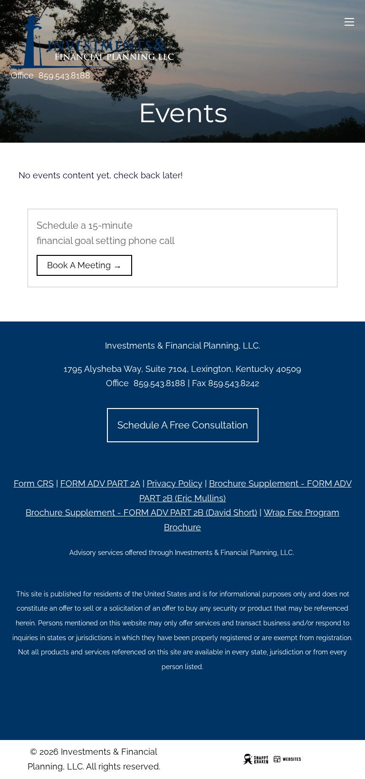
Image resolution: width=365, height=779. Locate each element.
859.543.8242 (233, 383)
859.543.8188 (64, 75)
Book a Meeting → (84, 265)
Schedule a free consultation (182, 425)
